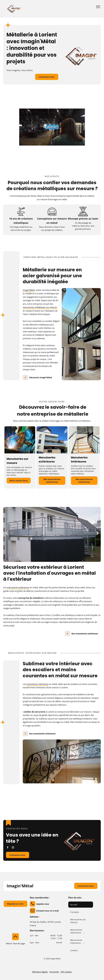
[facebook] (7, 848)
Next (97, 533)
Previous (7, 533)
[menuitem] (80, 904)
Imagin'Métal (29, 290)
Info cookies (66, 971)
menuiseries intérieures (37, 684)
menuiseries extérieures (18, 587)
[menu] (98, 6)
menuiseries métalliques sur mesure (40, 307)
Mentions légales (40, 971)
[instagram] (13, 848)
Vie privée (54, 971)
